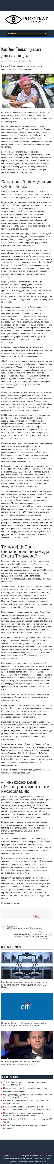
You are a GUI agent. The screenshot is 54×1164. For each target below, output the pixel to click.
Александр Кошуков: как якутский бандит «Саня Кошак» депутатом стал (30, 935)
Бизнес (24, 61)
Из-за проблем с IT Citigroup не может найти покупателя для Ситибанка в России (23, 1024)
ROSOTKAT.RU (14, 1156)
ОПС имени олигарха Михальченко (24, 927)
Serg (15, 61)
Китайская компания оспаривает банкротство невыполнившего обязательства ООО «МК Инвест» (24, 985)
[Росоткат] (27, 22)
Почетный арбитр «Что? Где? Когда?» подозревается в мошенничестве (20, 1062)
